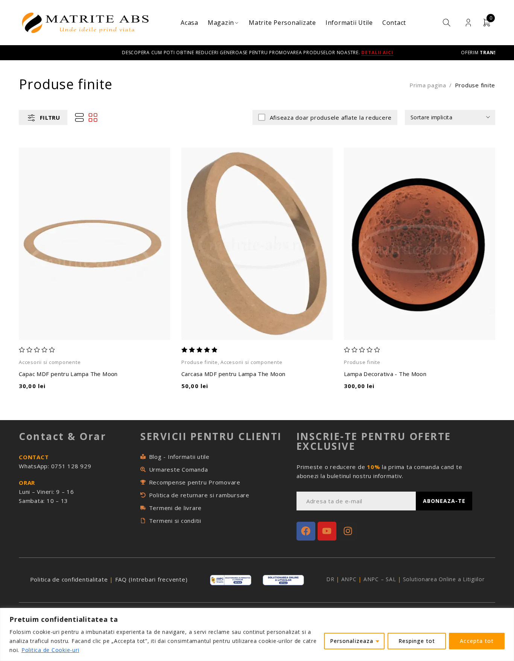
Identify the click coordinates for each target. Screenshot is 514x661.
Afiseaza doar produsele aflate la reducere (331, 117)
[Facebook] (306, 531)
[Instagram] (347, 531)
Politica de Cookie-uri (50, 649)
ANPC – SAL (379, 579)
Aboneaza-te (444, 500)
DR (330, 579)
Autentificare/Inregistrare (468, 23)
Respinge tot (416, 640)
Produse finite (199, 362)
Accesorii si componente (50, 362)
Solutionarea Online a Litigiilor (444, 579)
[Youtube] (327, 531)
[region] (257, 634)
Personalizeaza (351, 640)
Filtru (50, 117)
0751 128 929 (71, 466)
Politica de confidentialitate (69, 579)
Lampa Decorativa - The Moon (385, 374)
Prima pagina (427, 85)
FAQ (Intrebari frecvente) (150, 579)
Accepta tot (477, 640)
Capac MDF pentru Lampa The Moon (68, 374)
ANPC (349, 579)
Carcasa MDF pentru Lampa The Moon (233, 374)
